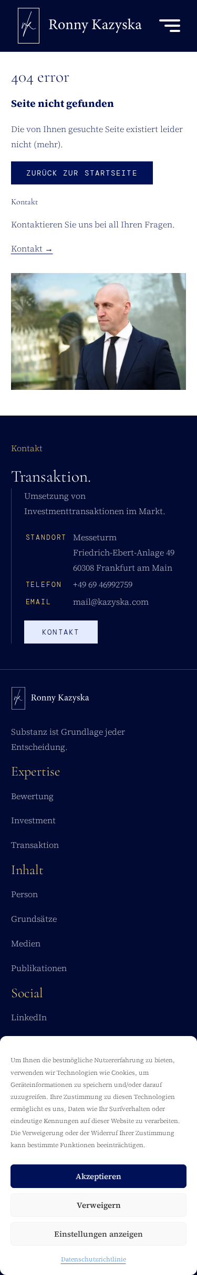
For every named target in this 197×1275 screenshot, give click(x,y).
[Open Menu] (169, 25)
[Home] (50, 700)
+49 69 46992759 (102, 584)
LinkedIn (29, 1017)
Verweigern (99, 1205)
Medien (25, 943)
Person (24, 894)
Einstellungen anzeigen (98, 1233)
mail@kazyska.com (111, 601)
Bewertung (32, 796)
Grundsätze (34, 918)
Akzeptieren (98, 1176)
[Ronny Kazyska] (80, 25)
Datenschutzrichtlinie (93, 1259)
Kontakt (60, 632)
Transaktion (35, 845)
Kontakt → (32, 248)
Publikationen (39, 968)
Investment (33, 820)
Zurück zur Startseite (82, 173)
